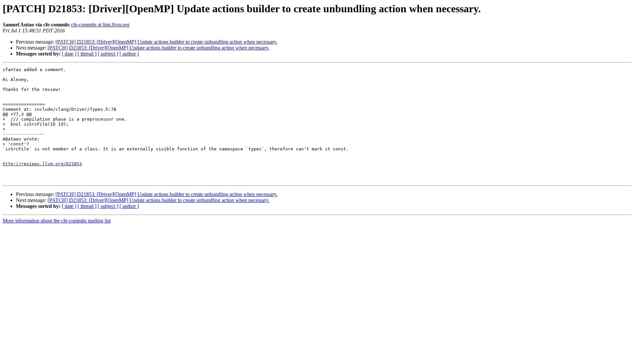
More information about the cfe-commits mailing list (57, 220)
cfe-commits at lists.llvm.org (100, 24)
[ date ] (69, 54)
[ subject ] (108, 54)
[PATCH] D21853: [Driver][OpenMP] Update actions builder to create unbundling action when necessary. (166, 42)
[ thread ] (87, 54)
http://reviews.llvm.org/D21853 (42, 163)
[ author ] (129, 54)
